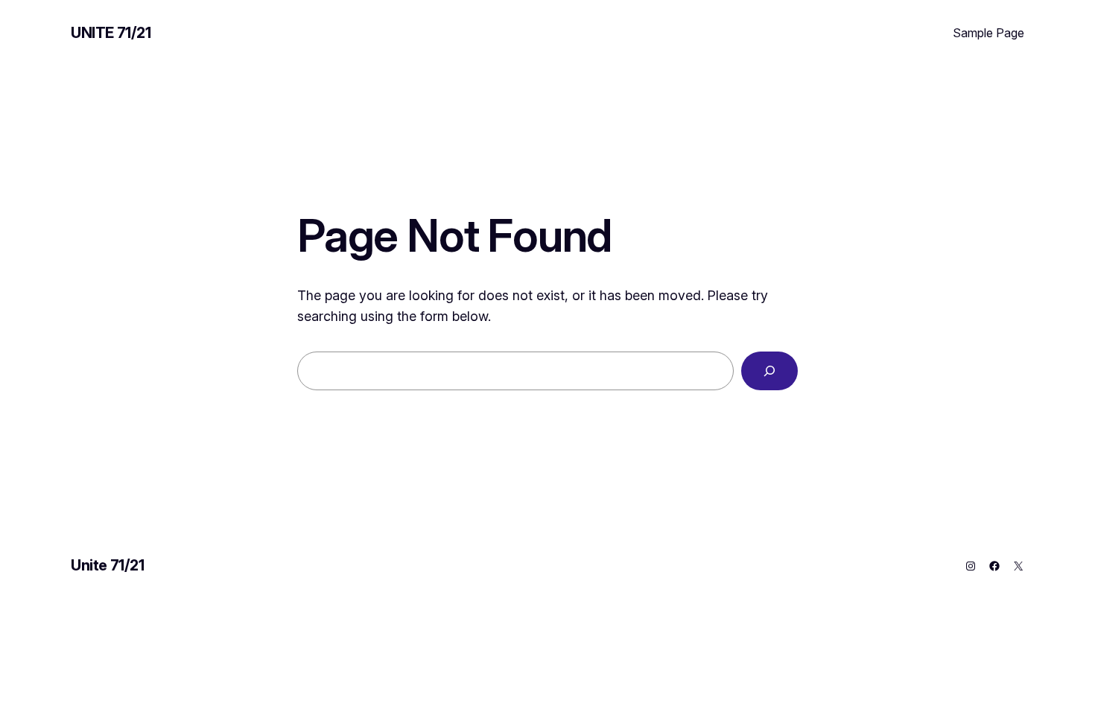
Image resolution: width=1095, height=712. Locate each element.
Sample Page (988, 32)
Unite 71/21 (111, 33)
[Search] (769, 371)
